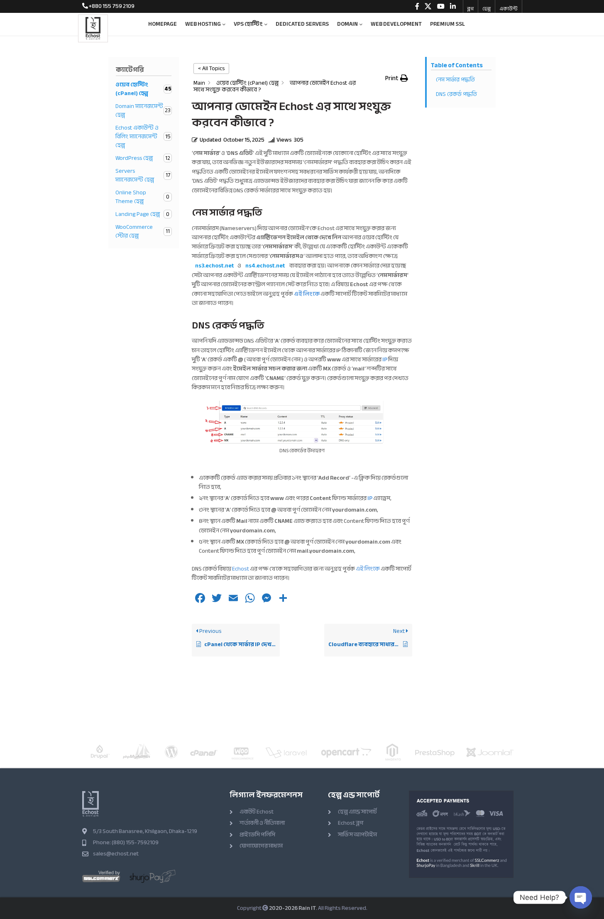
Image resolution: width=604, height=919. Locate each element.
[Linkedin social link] (452, 6)
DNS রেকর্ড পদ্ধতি (456, 94)
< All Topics (211, 68)
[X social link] (428, 6)
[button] (396, 78)
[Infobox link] (108, 6)
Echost (240, 568)
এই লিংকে (368, 568)
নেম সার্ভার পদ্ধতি (455, 79)
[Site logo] (93, 27)
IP (384, 359)
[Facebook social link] (417, 6)
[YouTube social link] (440, 6)
